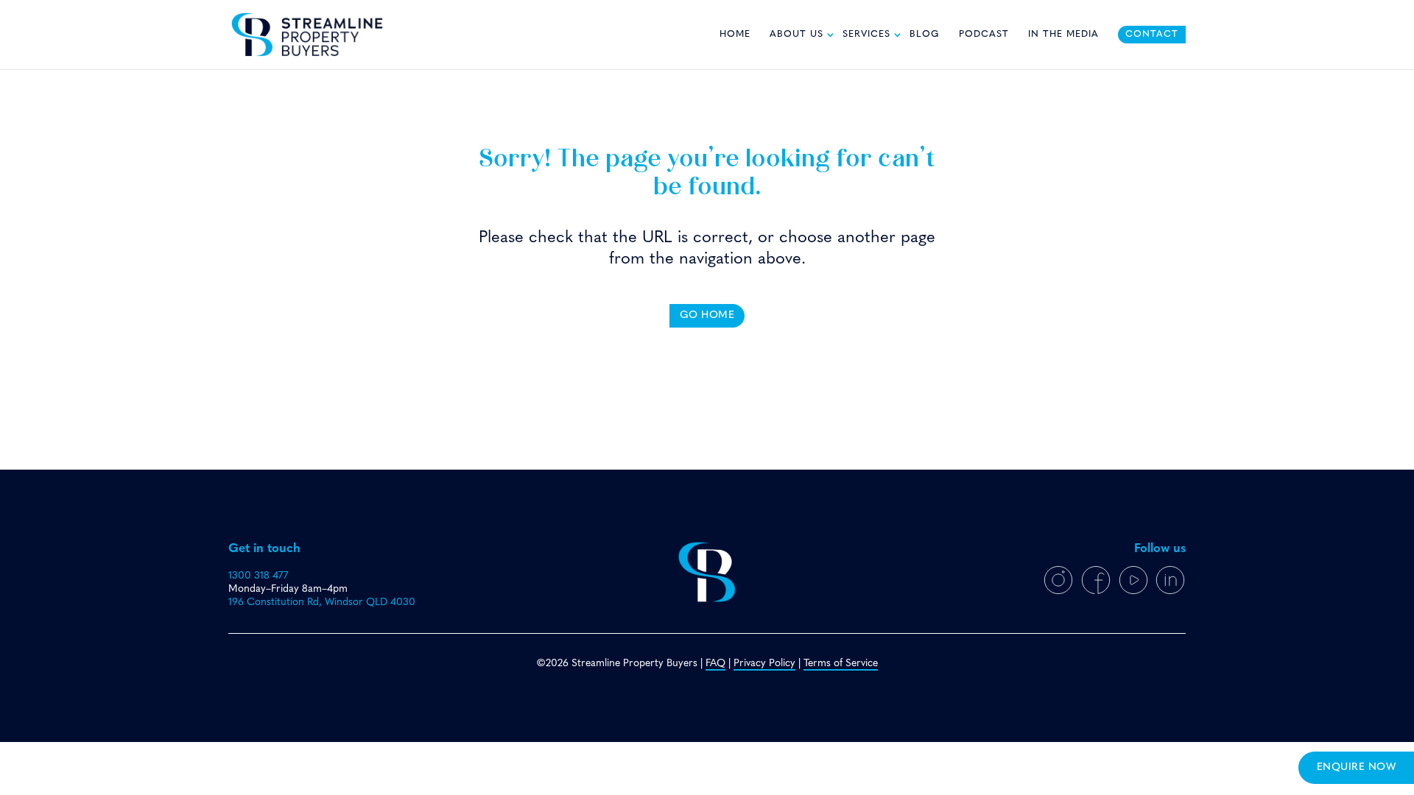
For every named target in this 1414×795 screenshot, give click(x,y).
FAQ (715, 663)
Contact (1151, 34)
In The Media (1063, 34)
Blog (925, 34)
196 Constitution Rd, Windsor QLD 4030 (321, 602)
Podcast (984, 34)
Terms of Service (840, 663)
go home (707, 315)
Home (735, 34)
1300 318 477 (258, 576)
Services (866, 34)
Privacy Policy (764, 663)
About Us (796, 34)
